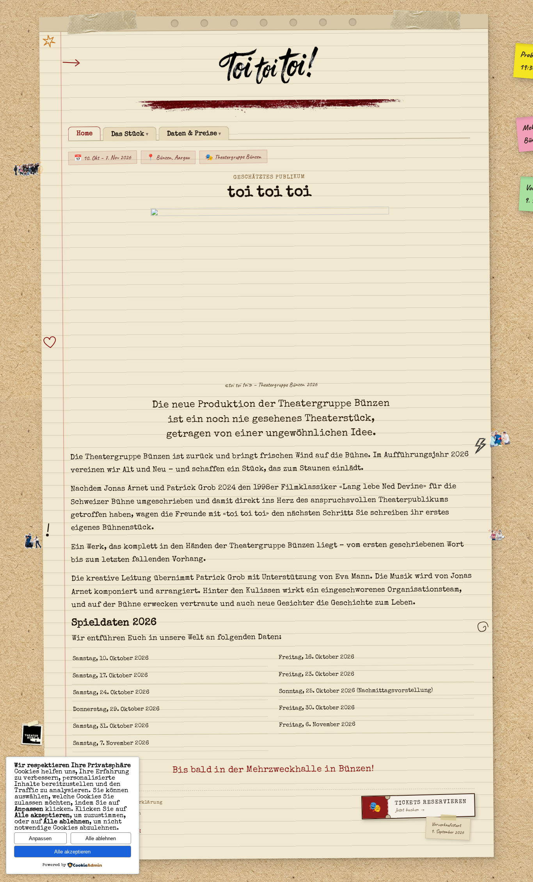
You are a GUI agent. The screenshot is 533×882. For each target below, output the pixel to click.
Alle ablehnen (100, 838)
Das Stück (127, 134)
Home (84, 133)
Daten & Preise (192, 133)
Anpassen (40, 838)
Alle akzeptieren (72, 852)
